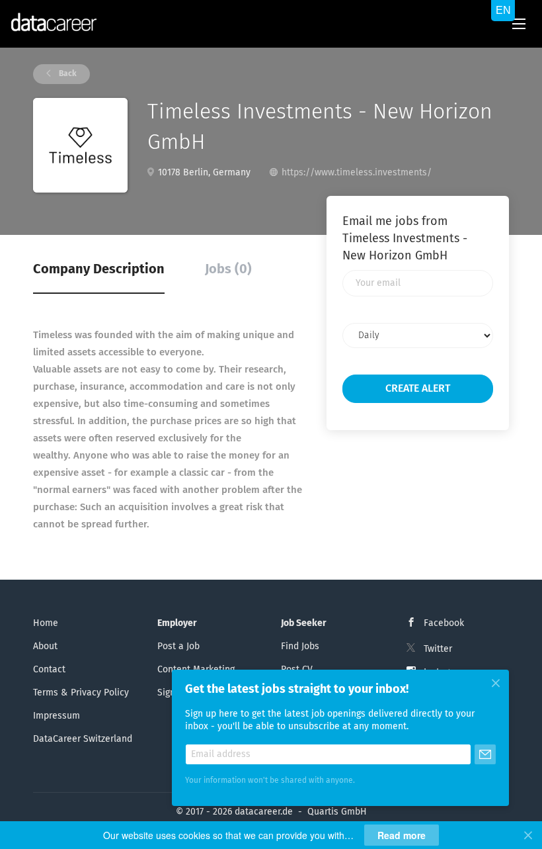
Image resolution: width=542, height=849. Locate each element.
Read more (401, 835)
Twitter (438, 649)
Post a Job (178, 646)
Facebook (444, 623)
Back (67, 74)
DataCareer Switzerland (82, 739)
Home (45, 623)
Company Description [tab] (99, 269)
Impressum (56, 716)
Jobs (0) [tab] (228, 269)
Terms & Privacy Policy (81, 692)
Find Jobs (300, 646)
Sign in (171, 692)
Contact (49, 669)
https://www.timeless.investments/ (357, 172)
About (45, 646)
